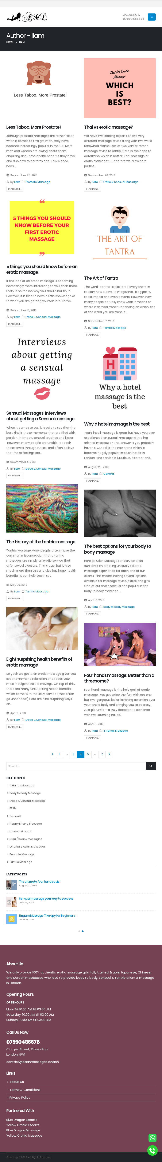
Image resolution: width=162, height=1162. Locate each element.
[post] (11, 885)
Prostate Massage (38, 182)
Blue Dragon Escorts (21, 1119)
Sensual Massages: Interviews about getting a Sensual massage (40, 416)
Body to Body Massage (119, 607)
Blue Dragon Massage (23, 1130)
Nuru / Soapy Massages (25, 839)
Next (109, 754)
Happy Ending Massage (25, 824)
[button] (79, 931)
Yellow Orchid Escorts (22, 1125)
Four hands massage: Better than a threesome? (119, 678)
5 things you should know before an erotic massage (41, 269)
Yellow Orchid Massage (24, 1135)
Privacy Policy (19, 1097)
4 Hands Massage (115, 730)
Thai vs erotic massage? (108, 127)
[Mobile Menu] (152, 17)
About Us (16, 1081)
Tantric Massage (114, 328)
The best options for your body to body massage (117, 549)
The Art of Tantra (101, 278)
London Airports (20, 831)
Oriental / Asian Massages (27, 847)
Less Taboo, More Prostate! (33, 127)
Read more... (15, 189)
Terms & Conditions (24, 1089)
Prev (52, 754)
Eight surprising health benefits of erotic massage (39, 662)
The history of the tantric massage (40, 542)
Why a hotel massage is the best (116, 424)
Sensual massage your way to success (46, 898)
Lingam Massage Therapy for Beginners (47, 915)
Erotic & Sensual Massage (121, 182)
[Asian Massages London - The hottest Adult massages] (27, 17)
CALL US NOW (131, 15)
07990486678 (133, 19)
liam (17, 182)
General (109, 474)
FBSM (12, 808)
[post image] (42, 88)
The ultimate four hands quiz (39, 881)
